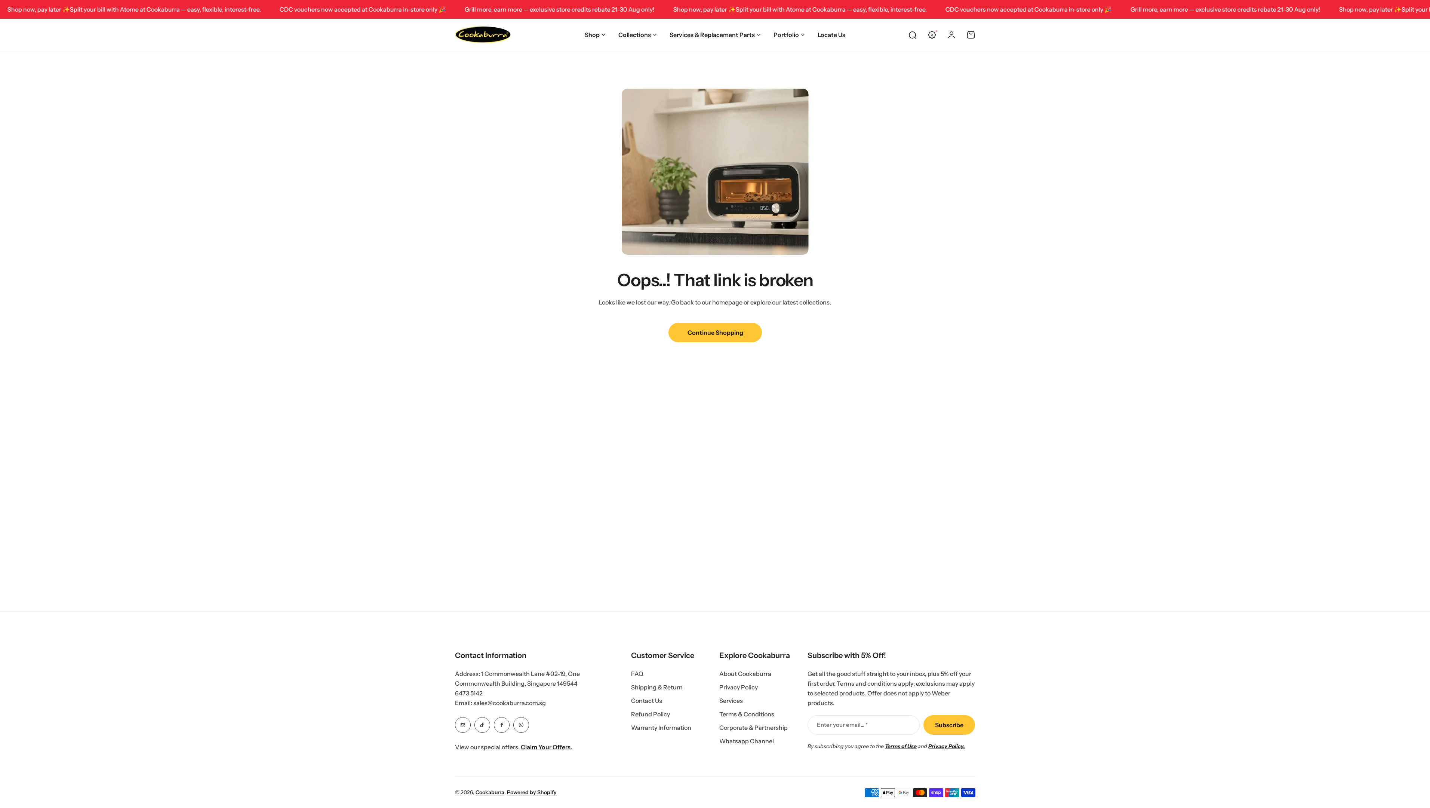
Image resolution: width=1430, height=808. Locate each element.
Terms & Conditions (746, 714)
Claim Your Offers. (546, 747)
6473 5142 (469, 693)
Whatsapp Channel (746, 741)
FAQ (637, 673)
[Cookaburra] (483, 34)
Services (731, 700)
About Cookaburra (745, 673)
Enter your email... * (842, 724)
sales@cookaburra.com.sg (509, 703)
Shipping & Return (657, 687)
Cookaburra (490, 792)
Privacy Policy (738, 687)
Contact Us (646, 700)
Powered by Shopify (532, 792)
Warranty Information (661, 727)
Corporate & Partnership (753, 727)
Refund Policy (650, 714)
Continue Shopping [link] (715, 332)
